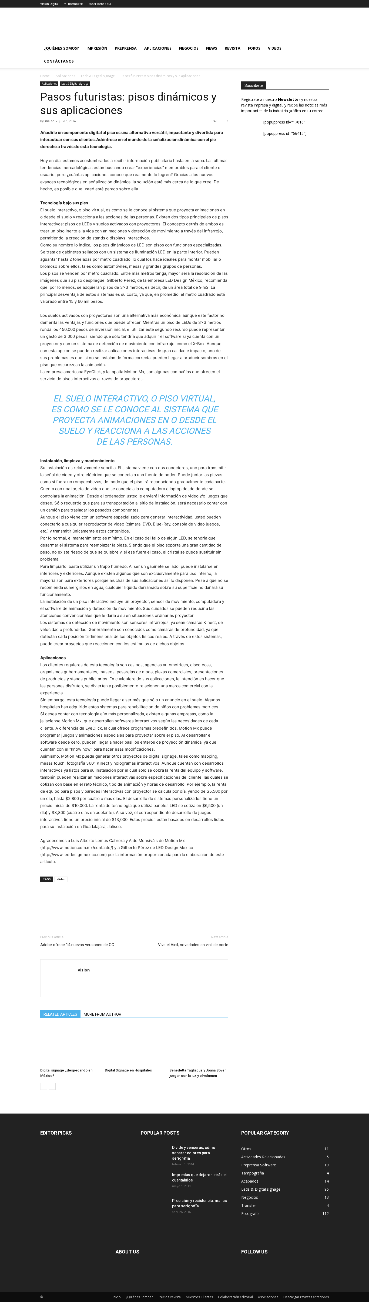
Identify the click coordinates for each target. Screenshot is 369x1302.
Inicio (117, 1297)
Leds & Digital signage (98, 76)
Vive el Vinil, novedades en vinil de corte (193, 944)
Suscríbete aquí (100, 4)
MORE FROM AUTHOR (102, 1014)
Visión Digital (49, 4)
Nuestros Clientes (199, 1297)
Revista (232, 48)
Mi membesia (73, 4)
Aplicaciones (158, 48)
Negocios (189, 48)
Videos (274, 48)
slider (61, 879)
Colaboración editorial (235, 1297)
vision (50, 121)
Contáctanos (59, 61)
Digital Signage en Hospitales (128, 1070)
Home (45, 76)
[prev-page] (43, 1086)
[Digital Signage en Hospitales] (134, 1045)
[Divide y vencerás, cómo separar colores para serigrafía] (150, 1151)
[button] (322, 48)
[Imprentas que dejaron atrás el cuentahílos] (154, 1181)
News (211, 48)
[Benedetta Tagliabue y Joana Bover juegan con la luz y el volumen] (198, 1045)
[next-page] (52, 1086)
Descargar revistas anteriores (306, 1297)
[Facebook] (45, 911)
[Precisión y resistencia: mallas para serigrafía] (150, 1204)
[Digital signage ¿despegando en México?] (69, 1045)
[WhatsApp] (83, 911)
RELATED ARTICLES (60, 1014)
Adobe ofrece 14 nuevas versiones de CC (77, 944)
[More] (95, 911)
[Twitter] (58, 911)
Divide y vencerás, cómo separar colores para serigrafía (193, 1152)
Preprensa (126, 48)
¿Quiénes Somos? (61, 48)
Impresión (96, 48)
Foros (254, 48)
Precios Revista (169, 1297)
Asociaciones (268, 1297)
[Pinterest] (70, 911)
